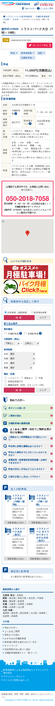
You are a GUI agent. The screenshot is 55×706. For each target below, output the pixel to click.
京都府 (29, 604)
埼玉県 (31, 598)
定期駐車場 (33, 333)
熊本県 (14, 613)
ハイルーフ (13, 378)
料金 (13, 52)
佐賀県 (6, 616)
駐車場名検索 (40, 312)
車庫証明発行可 (15, 381)
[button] (27, 233)
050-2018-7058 (27, 198)
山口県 (21, 607)
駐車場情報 (26, 52)
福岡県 (6, 613)
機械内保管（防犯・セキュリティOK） (26, 385)
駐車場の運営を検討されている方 (21, 641)
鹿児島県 (24, 613)
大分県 (34, 613)
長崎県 (14, 616)
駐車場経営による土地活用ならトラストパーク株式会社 (25, 671)
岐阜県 (21, 601)
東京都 (12, 598)
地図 (40, 52)
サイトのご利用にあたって (16, 679)
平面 (40, 378)
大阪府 (12, 604)
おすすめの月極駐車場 (15, 638)
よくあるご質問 (46, 8)
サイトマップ (11, 645)
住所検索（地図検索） (18, 312)
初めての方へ (30, 8)
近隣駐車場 (26, 57)
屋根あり (28, 378)
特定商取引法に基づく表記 (17, 649)
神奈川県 (22, 598)
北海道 (20, 595)
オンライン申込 (40, 45)
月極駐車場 (13, 333)
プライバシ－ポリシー (14, 676)
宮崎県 (42, 613)
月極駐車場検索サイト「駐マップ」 (22, 652)
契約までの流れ (12, 634)
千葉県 (40, 598)
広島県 (12, 607)
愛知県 (12, 601)
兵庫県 (21, 604)
